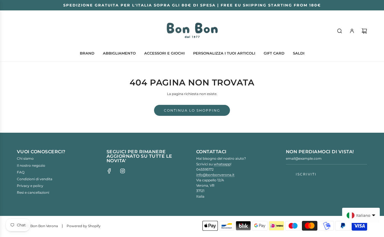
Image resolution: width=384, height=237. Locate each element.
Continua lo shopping (192, 110)
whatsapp (222, 164)
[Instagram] (122, 171)
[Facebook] (109, 171)
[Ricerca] (339, 31)
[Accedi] (352, 31)
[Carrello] (364, 31)
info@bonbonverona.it (215, 175)
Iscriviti (306, 174)
